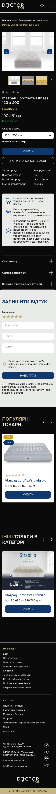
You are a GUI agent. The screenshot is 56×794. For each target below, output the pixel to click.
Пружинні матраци (13, 705)
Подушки (7, 718)
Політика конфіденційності (16, 683)
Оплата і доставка (12, 662)
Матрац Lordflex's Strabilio (25, 595)
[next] (49, 51)
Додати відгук (10, 92)
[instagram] (46, 765)
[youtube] (46, 758)
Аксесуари (8, 731)
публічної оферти (12, 392)
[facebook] (46, 752)
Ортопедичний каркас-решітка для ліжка (24, 722)
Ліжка (6, 726)
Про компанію (10, 658)
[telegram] (46, 745)
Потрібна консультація (28, 161)
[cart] (42, 6)
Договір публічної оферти (16, 679)
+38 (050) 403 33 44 (14, 760)
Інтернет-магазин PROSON (17, 687)
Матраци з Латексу (13, 714)
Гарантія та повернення (15, 666)
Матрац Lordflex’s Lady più (25, 480)
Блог (5, 653)
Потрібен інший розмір (14, 141)
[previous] (6, 51)
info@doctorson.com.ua (15, 766)
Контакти (8, 670)
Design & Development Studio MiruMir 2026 (28, 791)
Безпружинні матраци (30, 20)
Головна (6, 20)
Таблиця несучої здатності (16, 675)
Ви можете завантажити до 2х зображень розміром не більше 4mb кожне (29, 364)
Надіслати (28, 375)
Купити (28, 151)
